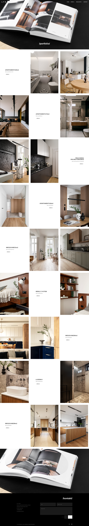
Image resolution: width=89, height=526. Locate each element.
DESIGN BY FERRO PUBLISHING (30, 524)
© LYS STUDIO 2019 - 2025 (20, 524)
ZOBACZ (7, 74)
